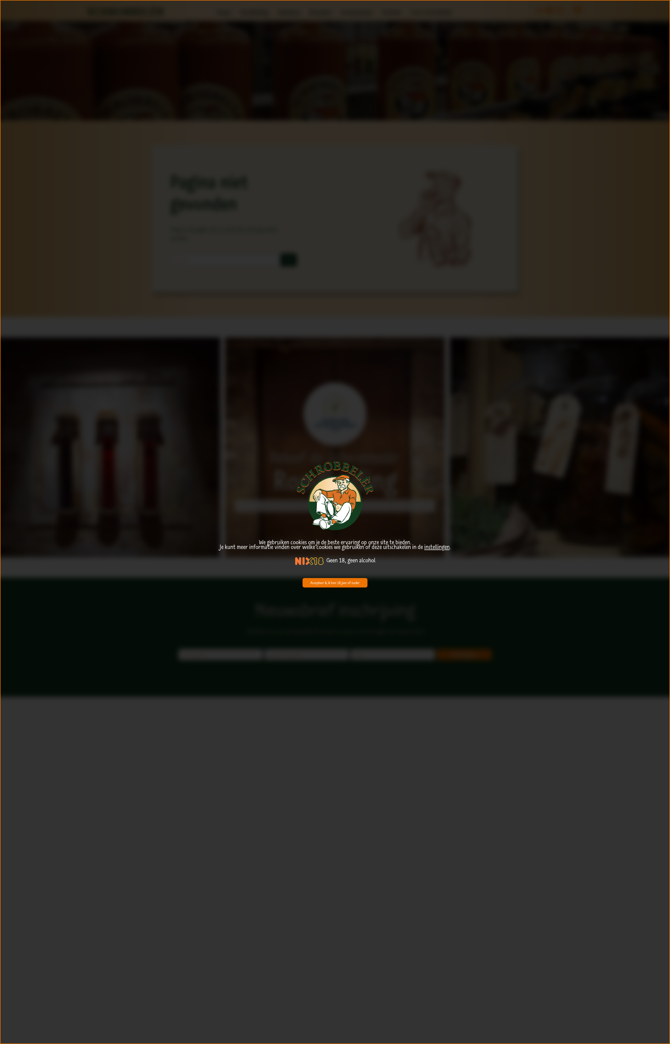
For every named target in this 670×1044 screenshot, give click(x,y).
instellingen (437, 547)
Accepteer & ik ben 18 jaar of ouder (335, 582)
